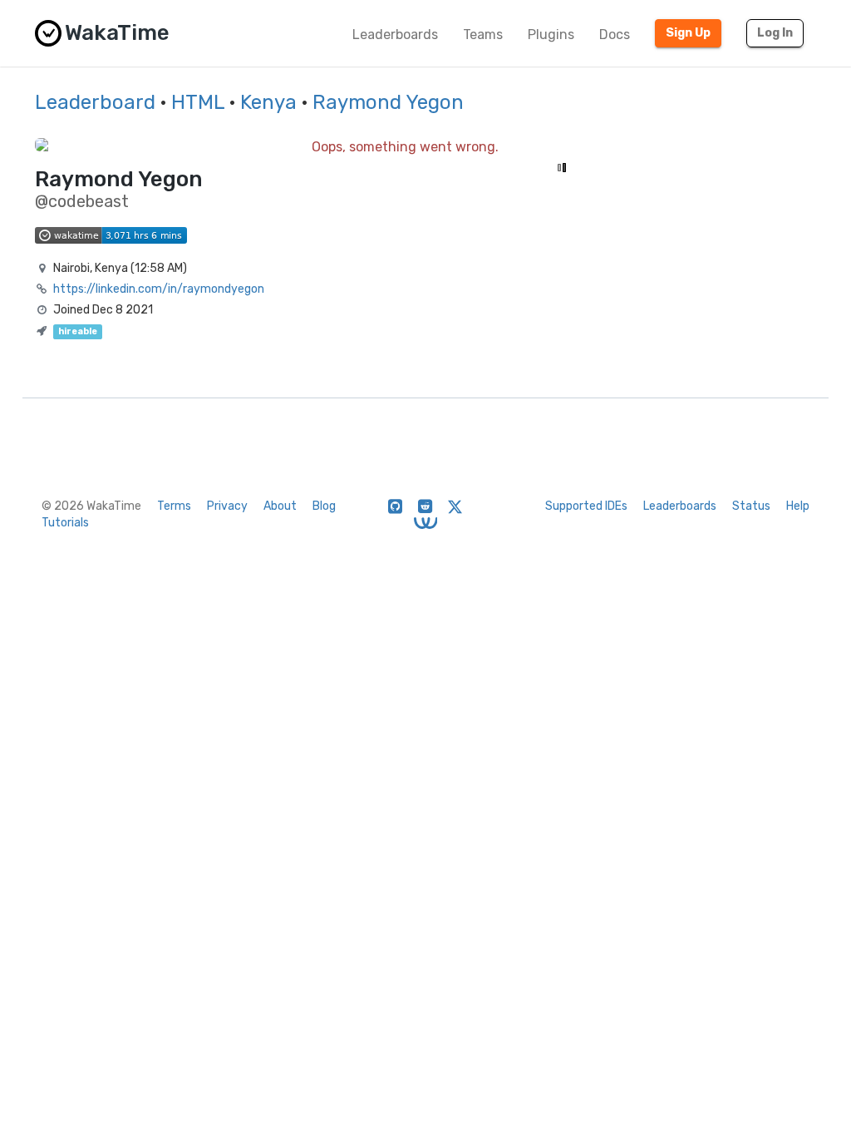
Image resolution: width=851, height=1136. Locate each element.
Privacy (227, 506)
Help (797, 506)
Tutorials (65, 523)
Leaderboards (395, 34)
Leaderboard (95, 102)
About (280, 506)
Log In (775, 33)
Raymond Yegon (388, 102)
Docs (614, 34)
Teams (483, 34)
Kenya (268, 102)
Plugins (551, 34)
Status (751, 506)
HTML (197, 102)
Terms (174, 506)
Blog (324, 506)
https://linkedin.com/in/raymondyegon (158, 289)
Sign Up (688, 33)
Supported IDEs (586, 506)
